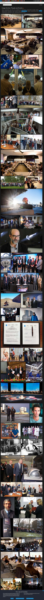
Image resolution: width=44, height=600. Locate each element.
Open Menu (3, 2)
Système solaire (4, 12)
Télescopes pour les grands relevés (20, 12)
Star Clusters (9, 12)
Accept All (12, 598)
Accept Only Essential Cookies (20, 598)
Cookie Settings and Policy (30, 598)
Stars (13, 12)
